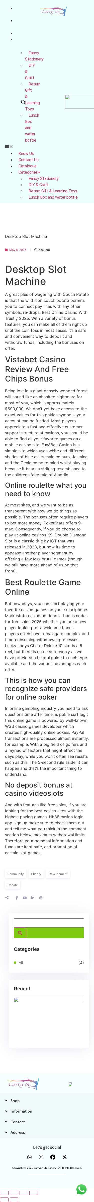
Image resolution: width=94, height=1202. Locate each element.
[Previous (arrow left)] (4, 1200)
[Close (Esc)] (33, 1193)
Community (16, 874)
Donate (13, 885)
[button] (10, 146)
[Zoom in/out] (4, 1193)
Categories (28, 172)
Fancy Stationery (34, 55)
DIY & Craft (39, 184)
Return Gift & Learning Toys (53, 191)
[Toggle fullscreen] (14, 1193)
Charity (36, 874)
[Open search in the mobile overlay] (22, 102)
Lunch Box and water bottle (53, 197)
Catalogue (25, 33)
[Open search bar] (23, 102)
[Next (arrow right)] (14, 1200)
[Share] (24, 1193)
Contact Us (29, 159)
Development (58, 874)
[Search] (20, 933)
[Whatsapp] (29, 1157)
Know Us (26, 153)
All (21, 962)
